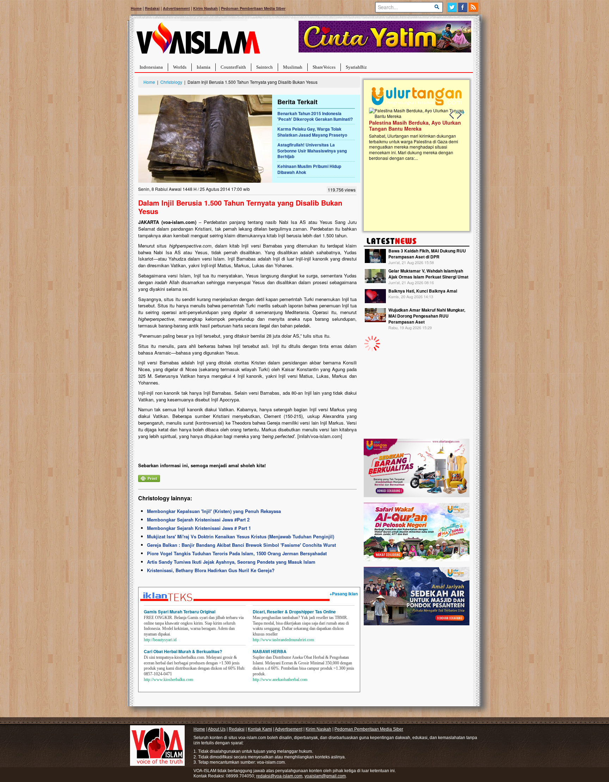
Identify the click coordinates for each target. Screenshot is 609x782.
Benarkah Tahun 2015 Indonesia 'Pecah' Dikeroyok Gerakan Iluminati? (315, 116)
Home (136, 8)
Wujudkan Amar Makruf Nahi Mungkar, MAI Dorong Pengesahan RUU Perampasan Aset (426, 316)
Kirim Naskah (205, 8)
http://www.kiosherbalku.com (168, 679)
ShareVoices (324, 67)
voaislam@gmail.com (325, 776)
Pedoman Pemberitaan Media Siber (253, 8)
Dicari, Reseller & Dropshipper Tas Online (294, 611)
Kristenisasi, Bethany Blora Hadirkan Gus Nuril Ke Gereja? (211, 570)
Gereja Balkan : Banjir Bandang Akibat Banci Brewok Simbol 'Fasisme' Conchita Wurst (241, 545)
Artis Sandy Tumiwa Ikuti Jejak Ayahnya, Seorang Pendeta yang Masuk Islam (231, 561)
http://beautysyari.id (160, 639)
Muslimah (292, 67)
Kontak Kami (260, 729)
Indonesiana (151, 67)
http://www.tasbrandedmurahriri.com (283, 639)
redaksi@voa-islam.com (279, 776)
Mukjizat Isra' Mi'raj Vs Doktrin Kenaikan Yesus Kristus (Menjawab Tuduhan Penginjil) (240, 536)
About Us (217, 729)
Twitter (452, 7)
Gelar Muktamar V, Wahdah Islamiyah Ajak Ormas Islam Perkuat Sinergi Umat (428, 274)
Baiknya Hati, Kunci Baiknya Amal (422, 291)
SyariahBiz (356, 67)
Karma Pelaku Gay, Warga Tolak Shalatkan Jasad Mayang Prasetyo (312, 132)
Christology (171, 82)
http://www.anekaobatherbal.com (280, 679)
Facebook (462, 7)
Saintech (264, 67)
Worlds (179, 67)
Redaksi (152, 8)
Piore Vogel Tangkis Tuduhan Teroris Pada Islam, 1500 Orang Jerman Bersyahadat (237, 553)
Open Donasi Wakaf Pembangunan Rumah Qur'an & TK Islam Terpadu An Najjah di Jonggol (414, 134)
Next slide (458, 115)
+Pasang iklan (344, 593)
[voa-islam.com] (198, 41)
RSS (473, 7)
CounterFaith (233, 67)
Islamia (203, 67)
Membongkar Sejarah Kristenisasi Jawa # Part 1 (199, 528)
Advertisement (176, 8)
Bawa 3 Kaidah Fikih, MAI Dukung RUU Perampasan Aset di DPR (427, 254)
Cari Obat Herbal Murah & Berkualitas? (183, 651)
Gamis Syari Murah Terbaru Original (179, 611)
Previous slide (451, 115)
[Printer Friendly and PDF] (149, 478)
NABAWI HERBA (270, 651)
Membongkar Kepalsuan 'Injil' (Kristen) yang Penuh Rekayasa (214, 511)
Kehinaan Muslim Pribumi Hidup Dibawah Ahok (309, 169)
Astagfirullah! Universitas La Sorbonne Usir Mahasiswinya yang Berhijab (312, 151)
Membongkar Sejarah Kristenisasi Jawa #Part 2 (198, 519)
